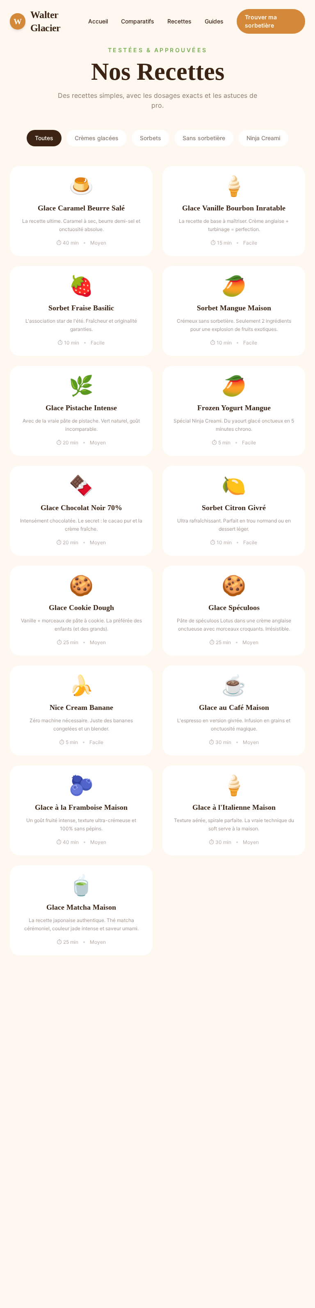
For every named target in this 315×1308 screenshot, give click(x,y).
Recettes (179, 21)
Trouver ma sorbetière (261, 21)
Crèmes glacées (97, 137)
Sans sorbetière (204, 137)
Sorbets (150, 137)
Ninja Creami (263, 137)
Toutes (44, 137)
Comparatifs (137, 21)
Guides (214, 21)
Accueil (98, 21)
